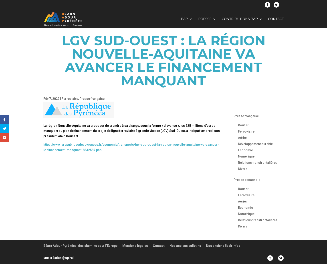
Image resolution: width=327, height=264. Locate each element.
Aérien (243, 137)
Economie (245, 150)
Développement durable (255, 144)
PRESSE (205, 19)
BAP (184, 19)
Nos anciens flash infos (223, 246)
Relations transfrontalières (257, 162)
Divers (242, 169)
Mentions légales (135, 246)
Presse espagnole (247, 179)
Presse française (92, 98)
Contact (276, 19)
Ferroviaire (70, 98)
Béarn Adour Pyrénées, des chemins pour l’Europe (80, 246)
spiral (68, 258)
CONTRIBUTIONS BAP (240, 19)
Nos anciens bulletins (185, 246)
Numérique (246, 156)
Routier (243, 125)
